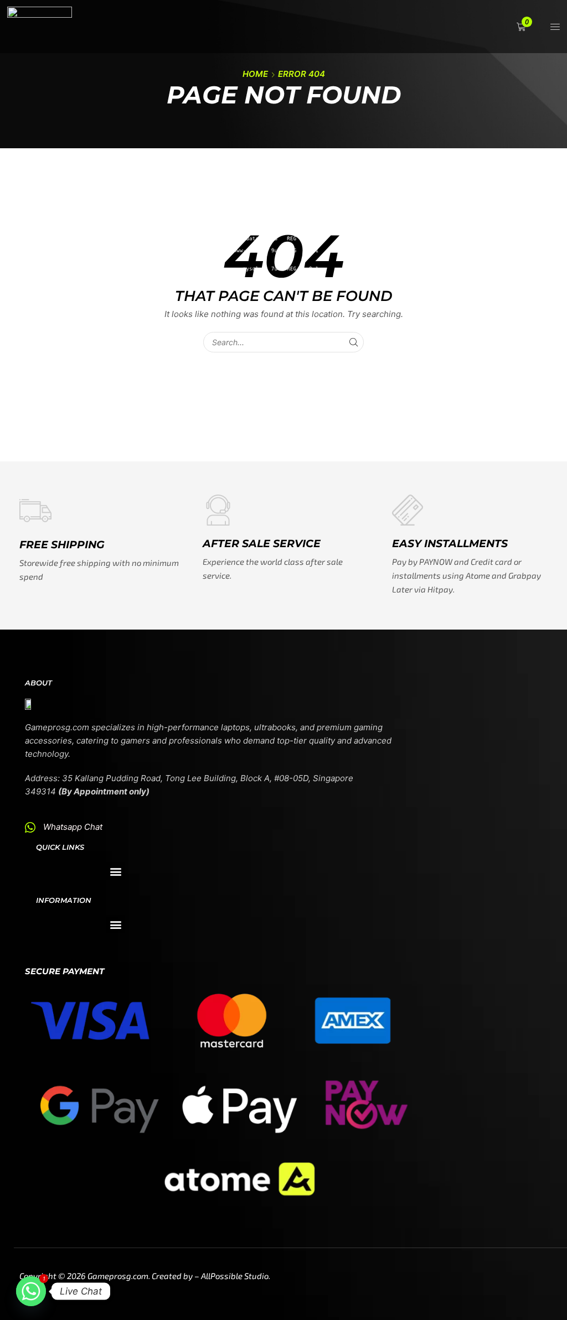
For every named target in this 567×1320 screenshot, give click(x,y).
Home (255, 74)
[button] (522, 27)
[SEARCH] (353, 342)
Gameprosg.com (117, 1276)
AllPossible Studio (235, 1276)
